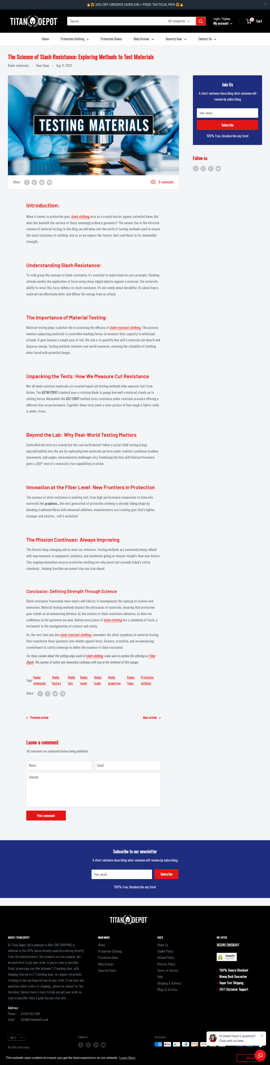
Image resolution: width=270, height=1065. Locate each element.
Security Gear (174, 38)
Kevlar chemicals (18, 65)
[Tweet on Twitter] (42, 182)
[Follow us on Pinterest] (210, 168)
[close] (265, 4)
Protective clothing (147, 680)
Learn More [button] (127, 1057)
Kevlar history (56, 680)
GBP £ (13, 1038)
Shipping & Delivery (169, 983)
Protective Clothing (72, 38)
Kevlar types (131, 680)
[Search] (201, 21)
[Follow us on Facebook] (195, 168)
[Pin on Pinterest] (34, 182)
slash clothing (80, 216)
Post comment (46, 815)
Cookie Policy (165, 951)
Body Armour (141, 38)
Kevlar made (84, 680)
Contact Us (205, 38)
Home (45, 38)
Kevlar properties (114, 680)
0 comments (166, 182)
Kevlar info (72, 680)
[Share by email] (49, 182)
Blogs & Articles (167, 989)
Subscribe (227, 125)
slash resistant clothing (125, 327)
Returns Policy (166, 964)
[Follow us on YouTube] (218, 168)
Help (160, 976)
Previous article (39, 717)
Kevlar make (98, 680)
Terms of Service (167, 970)
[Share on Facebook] (27, 182)
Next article (150, 717)
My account (221, 23)
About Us (162, 945)
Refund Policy (165, 957)
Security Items (107, 970)
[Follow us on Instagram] (203, 168)
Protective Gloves (111, 38)
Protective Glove (108, 957)
